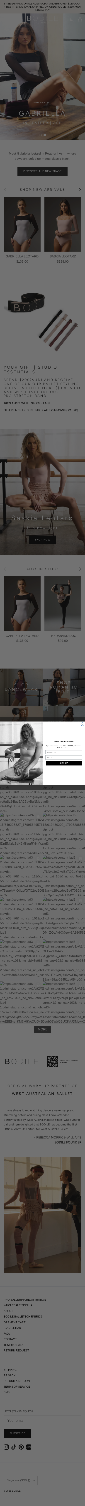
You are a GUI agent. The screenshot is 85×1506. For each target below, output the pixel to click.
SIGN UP (63, 763)
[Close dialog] (82, 724)
